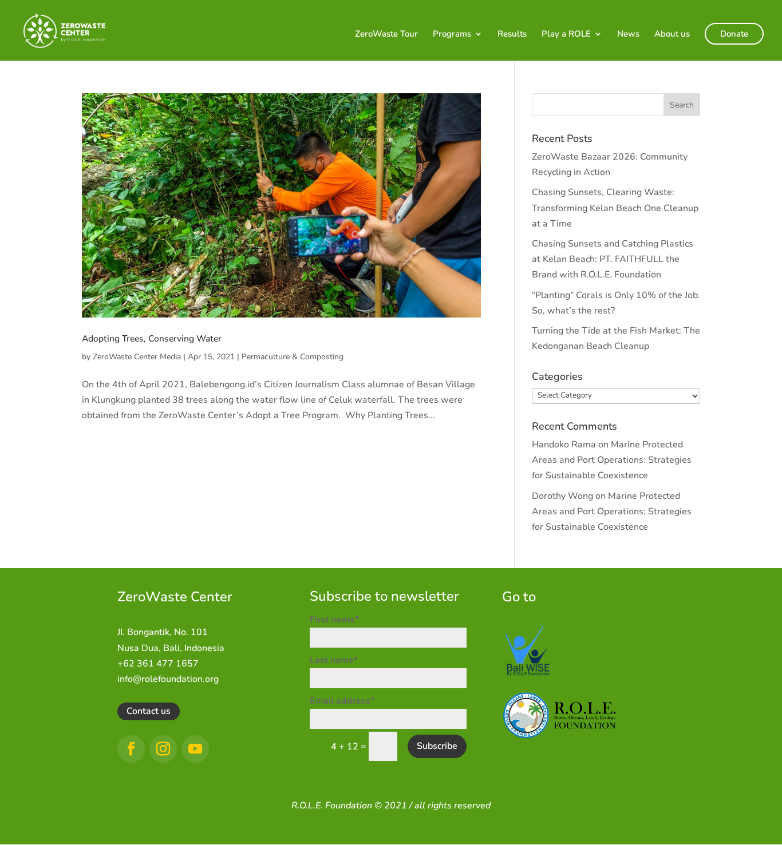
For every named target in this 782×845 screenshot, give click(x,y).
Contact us (149, 711)
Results (512, 34)
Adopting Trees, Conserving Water (152, 338)
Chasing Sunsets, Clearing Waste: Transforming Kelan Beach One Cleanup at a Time (615, 207)
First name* (334, 619)
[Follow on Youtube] (195, 749)
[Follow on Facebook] (131, 749)
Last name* (334, 660)
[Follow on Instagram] (163, 749)
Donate (734, 33)
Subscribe (437, 746)
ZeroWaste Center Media (137, 356)
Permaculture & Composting (292, 356)
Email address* (342, 701)
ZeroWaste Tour (386, 34)
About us (672, 34)
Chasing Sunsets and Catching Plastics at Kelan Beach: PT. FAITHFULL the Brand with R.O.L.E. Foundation (612, 259)
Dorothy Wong (562, 496)
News (628, 34)
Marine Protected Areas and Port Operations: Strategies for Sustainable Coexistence (612, 460)
